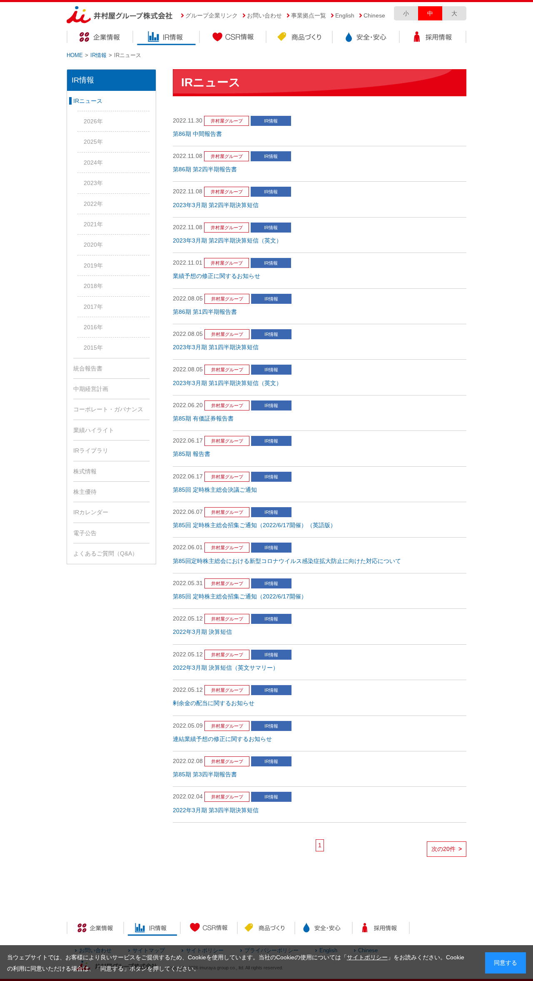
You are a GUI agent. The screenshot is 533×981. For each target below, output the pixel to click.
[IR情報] (152, 929)
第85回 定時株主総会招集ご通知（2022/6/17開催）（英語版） (254, 525)
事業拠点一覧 (308, 15)
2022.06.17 (188, 441)
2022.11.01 (187, 263)
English (344, 15)
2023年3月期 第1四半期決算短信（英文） (227, 383)
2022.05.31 (188, 583)
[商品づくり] (266, 929)
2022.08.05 (188, 298)
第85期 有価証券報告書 (203, 418)
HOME (75, 55)
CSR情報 (233, 38)
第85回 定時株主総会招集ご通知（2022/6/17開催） (240, 596)
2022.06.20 (188, 405)
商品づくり (299, 38)
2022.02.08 (188, 761)
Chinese (374, 15)
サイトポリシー (367, 957)
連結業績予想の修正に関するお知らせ (222, 739)
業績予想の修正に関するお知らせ (216, 276)
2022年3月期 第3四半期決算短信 (216, 810)
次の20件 (446, 849)
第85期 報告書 (191, 454)
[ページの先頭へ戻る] (500, 943)
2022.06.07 (188, 512)
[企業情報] (95, 929)
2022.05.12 (188, 619)
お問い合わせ (264, 15)
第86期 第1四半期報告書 (205, 312)
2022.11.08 (187, 156)
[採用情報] (381, 929)
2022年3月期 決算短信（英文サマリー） (226, 668)
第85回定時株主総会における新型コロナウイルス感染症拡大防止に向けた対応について (287, 561)
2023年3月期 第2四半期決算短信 (216, 205)
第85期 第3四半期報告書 (205, 774)
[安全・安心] (323, 929)
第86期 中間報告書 (197, 134)
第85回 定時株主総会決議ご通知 (215, 490)
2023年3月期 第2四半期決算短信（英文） (227, 241)
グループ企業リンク (211, 15)
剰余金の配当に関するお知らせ (213, 703)
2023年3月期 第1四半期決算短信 (216, 347)
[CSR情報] (209, 929)
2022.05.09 (188, 726)
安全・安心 (366, 38)
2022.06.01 (188, 547)
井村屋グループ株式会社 (120, 15)
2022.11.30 (187, 121)
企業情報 (100, 38)
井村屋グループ (227, 120)
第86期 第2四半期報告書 (205, 169)
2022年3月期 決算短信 (202, 632)
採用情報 (433, 38)
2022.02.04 (188, 796)
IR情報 (166, 38)
